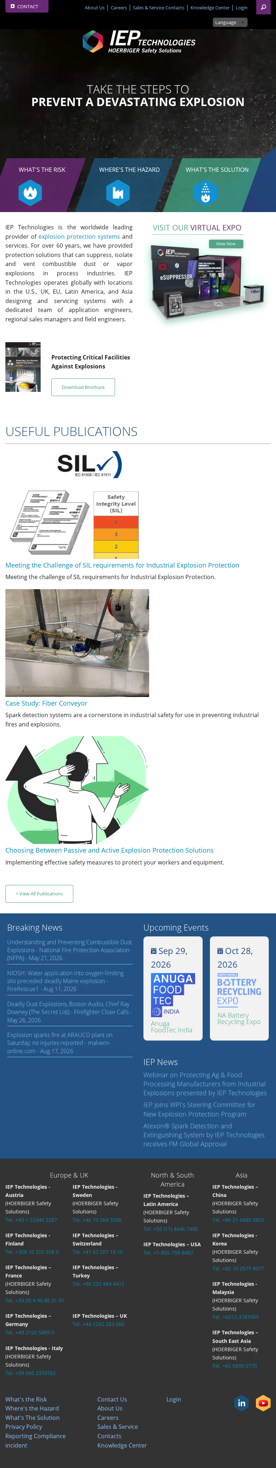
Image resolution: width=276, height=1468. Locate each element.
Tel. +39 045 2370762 (30, 1373)
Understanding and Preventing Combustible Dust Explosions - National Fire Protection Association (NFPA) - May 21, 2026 (69, 950)
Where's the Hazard (129, 170)
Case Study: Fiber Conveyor (46, 703)
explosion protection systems (79, 236)
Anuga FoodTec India (172, 1026)
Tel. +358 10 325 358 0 (32, 1251)
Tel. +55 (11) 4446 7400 (170, 1228)
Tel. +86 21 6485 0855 (238, 1219)
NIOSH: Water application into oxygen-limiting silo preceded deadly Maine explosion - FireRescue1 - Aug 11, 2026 (65, 981)
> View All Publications (39, 893)
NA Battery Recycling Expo (239, 1018)
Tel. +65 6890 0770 (234, 1365)
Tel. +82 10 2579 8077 (238, 1268)
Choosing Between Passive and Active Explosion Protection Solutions (109, 850)
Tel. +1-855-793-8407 (168, 1252)
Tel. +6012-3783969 (235, 1316)
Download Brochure (83, 387)
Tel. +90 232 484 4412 (98, 1283)
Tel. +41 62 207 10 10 (98, 1251)
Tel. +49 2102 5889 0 (29, 1332)
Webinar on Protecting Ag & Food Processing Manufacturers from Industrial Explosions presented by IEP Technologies (205, 1083)
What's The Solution (217, 170)
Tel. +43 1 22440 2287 (31, 1219)
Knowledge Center (210, 7)
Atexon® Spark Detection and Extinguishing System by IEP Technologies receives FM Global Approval (203, 1134)
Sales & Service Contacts (158, 7)
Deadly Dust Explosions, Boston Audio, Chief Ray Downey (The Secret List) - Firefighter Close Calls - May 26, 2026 (69, 1012)
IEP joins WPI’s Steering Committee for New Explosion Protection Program (199, 1109)
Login (242, 7)
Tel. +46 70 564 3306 (97, 1219)
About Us (95, 7)
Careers (119, 7)
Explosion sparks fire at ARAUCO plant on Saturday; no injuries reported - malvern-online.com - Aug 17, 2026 (59, 1043)
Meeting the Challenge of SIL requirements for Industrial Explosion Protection (122, 565)
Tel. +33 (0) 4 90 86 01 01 (34, 1300)
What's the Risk (26, 1399)
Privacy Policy (23, 1427)
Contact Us (112, 1399)
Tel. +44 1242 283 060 (98, 1324)
